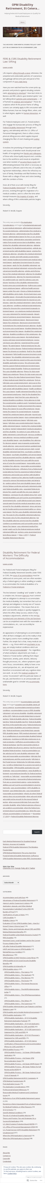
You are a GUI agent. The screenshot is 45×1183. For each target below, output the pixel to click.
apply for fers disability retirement (24, 265)
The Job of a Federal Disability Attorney (17, 1115)
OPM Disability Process (11, 1049)
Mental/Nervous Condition (12, 952)
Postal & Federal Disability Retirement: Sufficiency (21, 856)
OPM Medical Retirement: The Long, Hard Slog (19, 853)
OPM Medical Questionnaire (13, 1081)
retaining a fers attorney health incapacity (26, 477)
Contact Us (7, 1156)
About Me (6, 1153)
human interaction (31, 113)
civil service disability (18, 713)
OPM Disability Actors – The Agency (17, 972)
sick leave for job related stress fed (24, 495)
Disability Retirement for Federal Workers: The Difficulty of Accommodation (21, 555)
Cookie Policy (12, 1173)
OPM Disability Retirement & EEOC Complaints (19, 1078)
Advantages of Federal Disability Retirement (19, 900)
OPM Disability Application (12, 1015)
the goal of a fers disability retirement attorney (23, 515)
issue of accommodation (23, 575)
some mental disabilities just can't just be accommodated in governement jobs (22, 498)
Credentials (7, 1161)
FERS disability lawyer (10, 733)
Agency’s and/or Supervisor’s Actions (16, 903)
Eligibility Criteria (9, 920)
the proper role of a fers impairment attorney (19, 518)
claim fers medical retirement (20, 303)
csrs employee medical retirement (27, 311)
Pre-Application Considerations (14, 1087)
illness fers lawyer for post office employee (18, 409)
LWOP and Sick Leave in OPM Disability (17, 949)
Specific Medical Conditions (13, 1113)
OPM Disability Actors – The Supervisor (18, 1004)
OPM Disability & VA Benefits (13, 966)
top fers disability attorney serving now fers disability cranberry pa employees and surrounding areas (21, 521)
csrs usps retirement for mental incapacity (18, 314)
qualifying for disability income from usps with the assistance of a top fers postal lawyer (22, 460)
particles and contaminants (26, 99)
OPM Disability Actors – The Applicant (17, 975)
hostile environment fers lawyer (29, 406)
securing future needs (28, 162)
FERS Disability (8, 938)
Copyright (6, 1158)
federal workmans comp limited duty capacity (23, 730)
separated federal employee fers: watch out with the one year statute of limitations (21, 492)
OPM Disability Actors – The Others (16, 1001)
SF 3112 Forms (8, 1110)
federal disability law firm (19, 722)
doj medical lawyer (32, 337)
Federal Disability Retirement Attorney (25, 816)
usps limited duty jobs (18, 791)
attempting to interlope (17, 93)
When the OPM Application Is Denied (16, 1138)
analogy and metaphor (23, 102)
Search (37, 832)
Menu (22, 22)
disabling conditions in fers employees (24, 334)
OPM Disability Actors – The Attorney (17, 978)
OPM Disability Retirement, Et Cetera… (22, 6)
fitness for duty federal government (22, 377)
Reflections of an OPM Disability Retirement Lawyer (21, 1098)
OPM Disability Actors (10, 969)
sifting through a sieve (21, 73)
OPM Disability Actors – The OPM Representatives (22, 995)
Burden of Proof (9, 912)
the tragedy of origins (25, 196)
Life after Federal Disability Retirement (17, 946)
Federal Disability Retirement (14, 127)
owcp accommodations (19, 771)
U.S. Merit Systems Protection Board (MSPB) (18, 1124)
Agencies (25, 595)
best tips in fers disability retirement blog (23, 282)
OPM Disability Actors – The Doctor (16, 981)
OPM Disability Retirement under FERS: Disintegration (22, 858)
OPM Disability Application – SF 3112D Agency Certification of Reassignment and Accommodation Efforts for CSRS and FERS (22, 1044)
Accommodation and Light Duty (14, 897)
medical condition (28, 673)
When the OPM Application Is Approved (17, 1135)
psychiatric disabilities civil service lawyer (27, 455)
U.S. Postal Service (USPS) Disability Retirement (20, 1130)
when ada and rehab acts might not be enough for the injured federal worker (22, 799)
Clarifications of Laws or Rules (14, 915)
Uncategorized (8, 1133)
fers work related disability (12, 368)
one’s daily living (21, 82)
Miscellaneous (8, 955)
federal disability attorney (19, 719)
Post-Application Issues (11, 1084)
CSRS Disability (8, 917)
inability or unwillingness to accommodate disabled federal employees (22, 736)
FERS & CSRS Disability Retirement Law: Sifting (22, 60)
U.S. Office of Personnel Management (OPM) (19, 1127)
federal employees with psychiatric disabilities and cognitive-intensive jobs (22, 728)
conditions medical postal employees (27, 305)
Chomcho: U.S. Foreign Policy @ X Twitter (19, 868)
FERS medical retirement (28, 733)
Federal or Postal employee (13, 587)
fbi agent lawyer (14, 346)
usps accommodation (18, 788)
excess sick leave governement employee (18, 340)
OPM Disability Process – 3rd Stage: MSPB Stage (21, 1064)
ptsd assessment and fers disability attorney (19, 457)
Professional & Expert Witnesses (15, 1090)
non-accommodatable (18, 650)
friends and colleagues (32, 153)
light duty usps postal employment (21, 423)
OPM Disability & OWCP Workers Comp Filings (19, 958)
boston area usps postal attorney (15, 285)
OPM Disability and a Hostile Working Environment (21, 1012)
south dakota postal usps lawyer (29, 500)
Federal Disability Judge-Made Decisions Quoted (20, 935)
